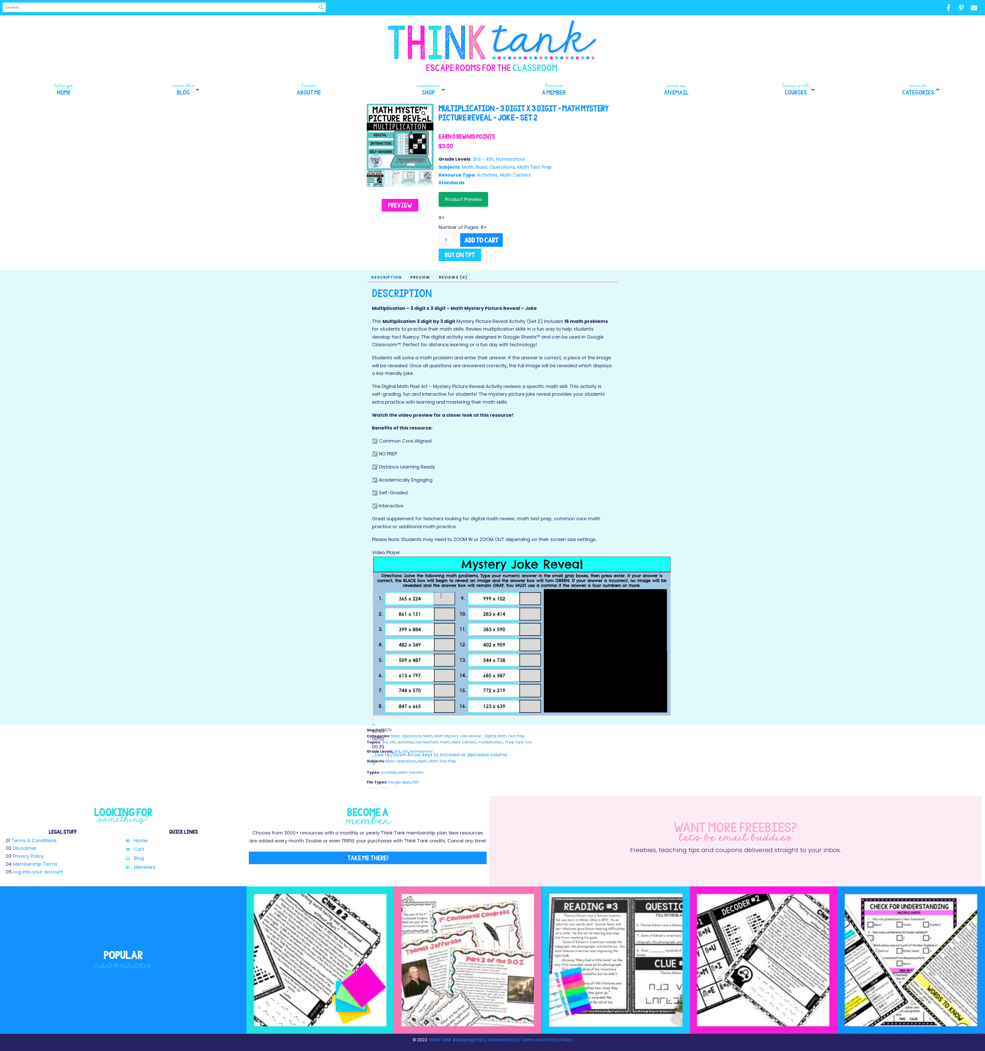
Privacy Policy (28, 856)
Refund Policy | (505, 1040)
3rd (385, 742)
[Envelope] (974, 8)
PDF (415, 782)
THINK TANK (439, 1040)
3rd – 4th (483, 159)
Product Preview (463, 199)
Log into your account (38, 872)
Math (468, 167)
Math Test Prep (534, 167)
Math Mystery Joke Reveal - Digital (465, 736)
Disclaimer (25, 848)
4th (392, 742)
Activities (487, 175)
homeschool (427, 742)
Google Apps (399, 782)
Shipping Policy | (473, 1040)
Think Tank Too (518, 742)
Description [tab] (386, 277)
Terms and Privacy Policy (546, 1040)
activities (406, 742)
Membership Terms (35, 864)
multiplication (490, 742)
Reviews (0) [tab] (453, 277)
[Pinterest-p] (961, 8)
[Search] (321, 7)
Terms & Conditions (34, 840)
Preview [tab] (420, 277)
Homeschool (510, 159)
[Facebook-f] (948, 8)
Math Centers (515, 175)
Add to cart (481, 240)
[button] (186, 90)
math (445, 742)
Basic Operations (495, 167)
